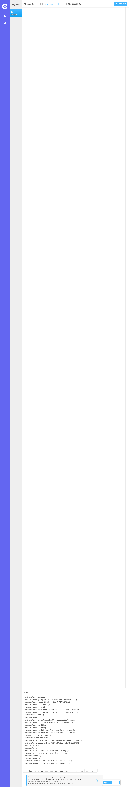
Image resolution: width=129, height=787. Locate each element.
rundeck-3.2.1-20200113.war (72, 4)
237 (72, 771)
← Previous (28, 771)
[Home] (5, 7)
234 (56, 771)
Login (116, 782)
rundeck (40, 4)
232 (46, 771)
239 (82, 771)
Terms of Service (56, 781)
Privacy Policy (41, 781)
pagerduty (16, 5)
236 (66, 771)
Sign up (107, 782)
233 (51, 771)
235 (61, 771)
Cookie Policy (32, 781)
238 (77, 771)
